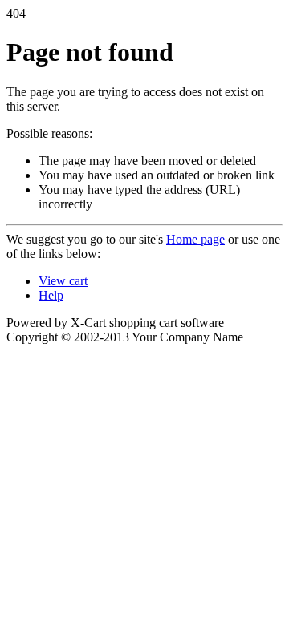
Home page (195, 239)
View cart (63, 281)
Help (51, 295)
